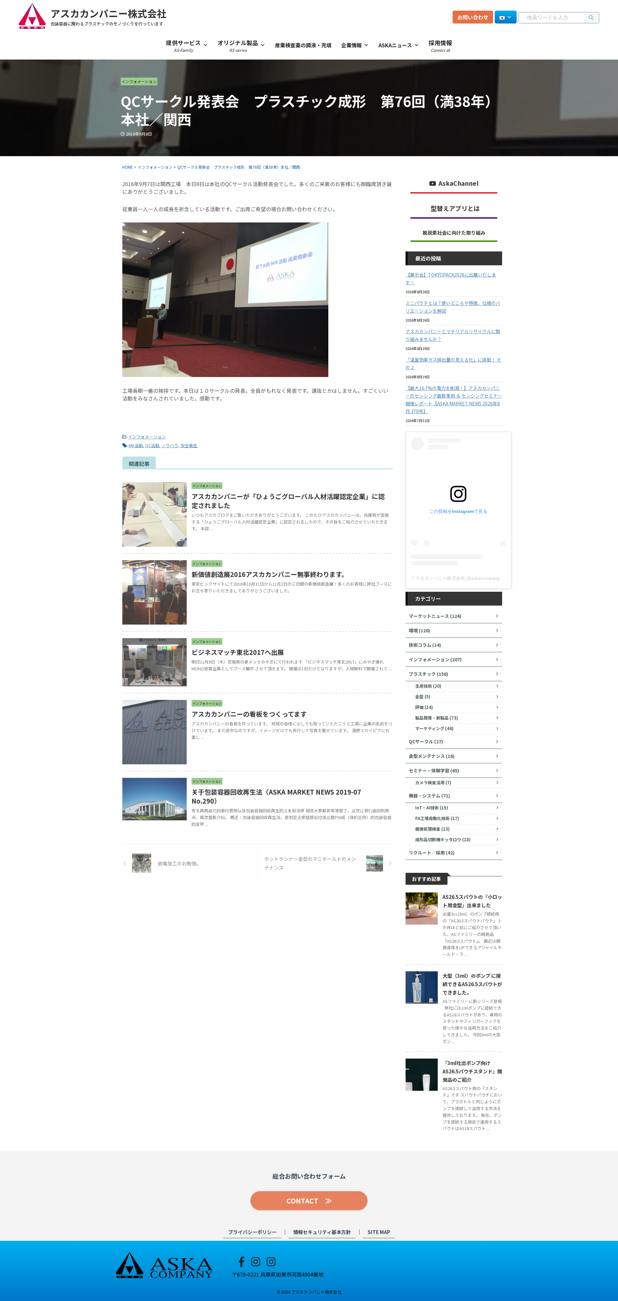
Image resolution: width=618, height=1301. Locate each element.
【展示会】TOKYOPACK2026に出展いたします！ (451, 278)
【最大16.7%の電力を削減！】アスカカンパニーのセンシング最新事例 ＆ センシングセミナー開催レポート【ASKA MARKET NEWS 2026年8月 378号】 (454, 399)
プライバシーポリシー (252, 1231)
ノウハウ (170, 445)
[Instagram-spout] (255, 1261)
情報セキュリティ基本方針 (322, 1231)
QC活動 (152, 445)
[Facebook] (241, 1261)
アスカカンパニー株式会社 (108, 13)
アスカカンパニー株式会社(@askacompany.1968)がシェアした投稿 (479, 578)
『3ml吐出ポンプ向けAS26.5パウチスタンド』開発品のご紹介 (472, 1071)
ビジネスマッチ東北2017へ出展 (238, 652)
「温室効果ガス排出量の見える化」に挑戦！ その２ (453, 363)
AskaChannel (458, 183)
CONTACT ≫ (309, 1200)
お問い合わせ (472, 17)
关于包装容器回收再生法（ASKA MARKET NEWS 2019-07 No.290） (276, 796)
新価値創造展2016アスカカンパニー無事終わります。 (270, 574)
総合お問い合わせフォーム (309, 1176)
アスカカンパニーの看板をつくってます (249, 714)
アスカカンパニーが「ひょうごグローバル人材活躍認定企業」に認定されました (288, 501)
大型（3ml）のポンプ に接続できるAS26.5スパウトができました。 (472, 984)
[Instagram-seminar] (271, 1261)
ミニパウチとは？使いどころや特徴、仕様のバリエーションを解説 (453, 307)
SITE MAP (379, 1231)
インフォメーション (147, 437)
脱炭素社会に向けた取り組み (454, 232)
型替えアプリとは (455, 208)
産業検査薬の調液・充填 (303, 45)
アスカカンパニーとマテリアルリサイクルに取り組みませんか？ (453, 335)
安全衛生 (189, 445)
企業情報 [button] (351, 45)
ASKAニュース (395, 45)
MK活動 (136, 445)
